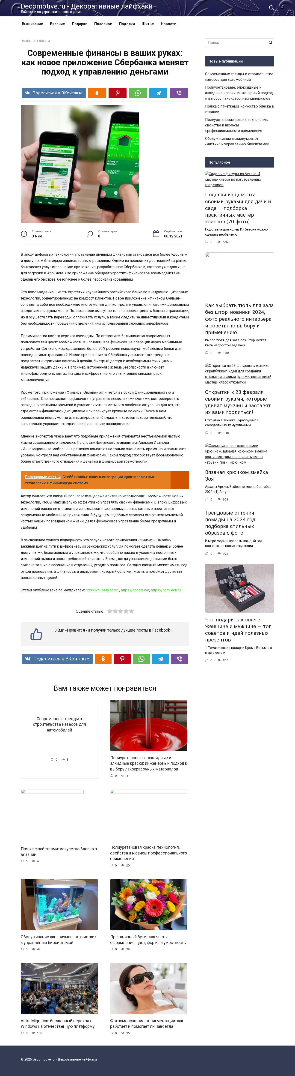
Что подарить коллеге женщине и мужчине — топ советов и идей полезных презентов (238, 630)
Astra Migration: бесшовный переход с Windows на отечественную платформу (57, 1024)
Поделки (127, 24)
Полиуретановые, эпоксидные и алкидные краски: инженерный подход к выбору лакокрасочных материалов (148, 763)
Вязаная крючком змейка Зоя (236, 475)
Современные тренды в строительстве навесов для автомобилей (59, 724)
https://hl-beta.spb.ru (102, 590)
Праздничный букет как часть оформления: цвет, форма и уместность (148, 940)
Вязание (57, 24)
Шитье (148, 24)
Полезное (103, 24)
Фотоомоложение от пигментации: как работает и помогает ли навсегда (146, 1024)
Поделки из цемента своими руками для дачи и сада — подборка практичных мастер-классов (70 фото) (238, 208)
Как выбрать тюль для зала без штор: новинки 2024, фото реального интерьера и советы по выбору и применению (239, 319)
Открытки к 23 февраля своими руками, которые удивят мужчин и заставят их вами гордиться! (238, 402)
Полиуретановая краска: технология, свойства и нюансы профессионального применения (148, 853)
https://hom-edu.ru (166, 590)
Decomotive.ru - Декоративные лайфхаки (87, 6)
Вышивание (32, 24)
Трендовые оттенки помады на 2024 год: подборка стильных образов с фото (230, 523)
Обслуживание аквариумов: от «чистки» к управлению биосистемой (58, 940)
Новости (168, 24)
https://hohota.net (135, 590)
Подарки (79, 24)
